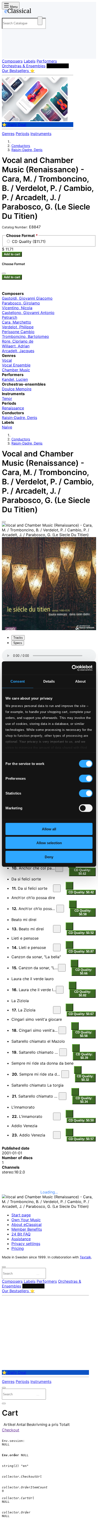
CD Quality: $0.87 (81, 951)
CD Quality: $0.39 (84, 1056)
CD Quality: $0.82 (82, 993)
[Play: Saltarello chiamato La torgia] (62, 1096)
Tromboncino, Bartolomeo (25, 336)
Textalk (85, 1257)
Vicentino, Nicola (17, 307)
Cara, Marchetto (16, 322)
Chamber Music (16, 369)
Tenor (7, 398)
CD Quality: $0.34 (84, 1100)
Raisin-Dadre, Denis (27, 150)
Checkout (10, 1430)
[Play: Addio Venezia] (57, 1135)
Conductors (58, 65)
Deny (49, 857)
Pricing (17, 1248)
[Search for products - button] (40, 20)
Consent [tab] (17, 681)
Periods (22, 133)
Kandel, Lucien (15, 379)
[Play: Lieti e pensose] (57, 947)
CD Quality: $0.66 (83, 971)
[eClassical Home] (48, 11)
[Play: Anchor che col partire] (59, 868)
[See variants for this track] (69, 886)
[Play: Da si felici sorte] (57, 888)
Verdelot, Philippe (18, 326)
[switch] (86, 778)
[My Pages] (8, 51)
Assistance (21, 1238)
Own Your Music (26, 1219)
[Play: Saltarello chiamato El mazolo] (63, 1052)
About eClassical (26, 1224)
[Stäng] (4, 273)
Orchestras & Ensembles (23, 65)
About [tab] (80, 681)
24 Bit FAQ (20, 1234)
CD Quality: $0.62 (82, 871)
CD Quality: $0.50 (81, 1120)
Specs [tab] (17, 643)
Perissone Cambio (18, 331)
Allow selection (49, 843)
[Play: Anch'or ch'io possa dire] (60, 908)
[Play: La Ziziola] (57, 1010)
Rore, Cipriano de (17, 341)
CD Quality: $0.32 (85, 1078)
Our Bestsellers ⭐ (18, 70)
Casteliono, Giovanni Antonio (28, 312)
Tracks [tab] (18, 637)
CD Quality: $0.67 (81, 1014)
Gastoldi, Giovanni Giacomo (27, 298)
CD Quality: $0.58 (82, 912)
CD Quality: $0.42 (81, 892)
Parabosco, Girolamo (21, 303)
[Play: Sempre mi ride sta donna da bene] (65, 1074)
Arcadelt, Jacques (18, 350)
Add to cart (12, 254)
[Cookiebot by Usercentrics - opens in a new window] (72, 668)
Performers (47, 61)
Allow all (49, 829)
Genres (8, 133)
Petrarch (9, 317)
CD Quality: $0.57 (81, 1139)
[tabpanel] (49, 895)
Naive (7, 427)
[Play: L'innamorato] (57, 1116)
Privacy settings (25, 1243)
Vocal (7, 360)
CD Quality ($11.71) (29, 241)
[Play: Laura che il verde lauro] (60, 990)
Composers (12, 61)
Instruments (40, 133)
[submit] (37, 1274)
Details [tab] (49, 681)
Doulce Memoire (16, 389)
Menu (13, 7)
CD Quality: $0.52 (81, 933)
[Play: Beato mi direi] (57, 929)
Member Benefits (26, 1229)
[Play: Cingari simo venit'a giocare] (62, 1030)
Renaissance (13, 408)
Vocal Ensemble (16, 365)
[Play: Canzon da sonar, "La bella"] (62, 968)
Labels (29, 61)
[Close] (4, 522)
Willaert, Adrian (15, 346)
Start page (21, 1215)
